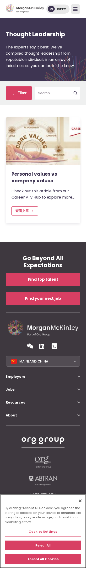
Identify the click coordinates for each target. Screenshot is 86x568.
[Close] (80, 501)
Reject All (43, 545)
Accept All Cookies (42, 559)
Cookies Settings (43, 531)
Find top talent (43, 279)
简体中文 (61, 9)
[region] (43, 531)
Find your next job (43, 298)
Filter (22, 93)
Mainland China (33, 361)
